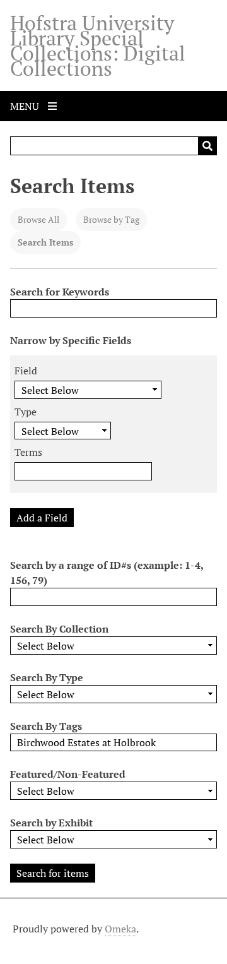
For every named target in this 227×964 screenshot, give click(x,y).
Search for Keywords (59, 292)
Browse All (38, 219)
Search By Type (46, 677)
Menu (26, 106)
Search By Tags (46, 726)
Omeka (120, 929)
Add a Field (41, 518)
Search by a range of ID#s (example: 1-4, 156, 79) (106, 572)
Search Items (45, 242)
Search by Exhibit (51, 823)
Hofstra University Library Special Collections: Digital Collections (97, 45)
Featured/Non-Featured (67, 774)
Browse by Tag (111, 219)
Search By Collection (59, 629)
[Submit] (207, 145)
